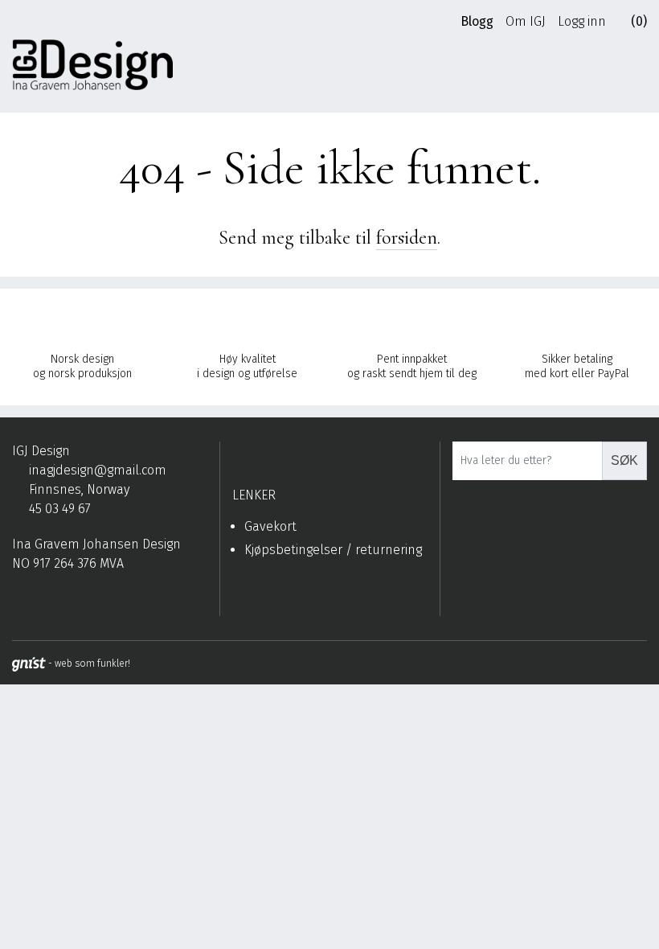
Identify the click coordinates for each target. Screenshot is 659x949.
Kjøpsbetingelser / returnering (333, 549)
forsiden (406, 237)
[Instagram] (44, 603)
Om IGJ (526, 21)
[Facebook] (19, 603)
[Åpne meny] (639, 69)
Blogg (476, 21)
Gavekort (270, 526)
